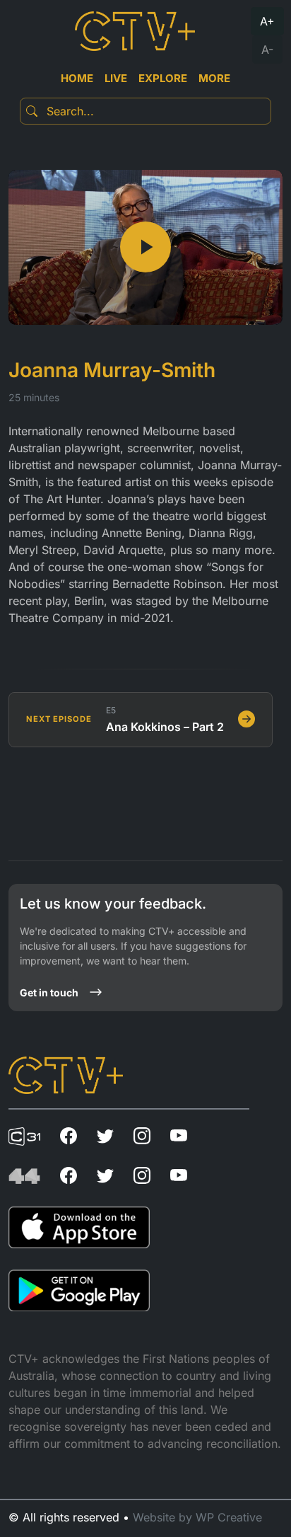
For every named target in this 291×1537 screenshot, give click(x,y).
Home (77, 78)
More (214, 78)
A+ (267, 21)
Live (116, 78)
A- (267, 49)
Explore (162, 78)
